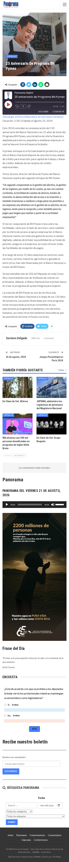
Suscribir (43, 111)
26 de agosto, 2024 (16, 356)
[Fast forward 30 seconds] (29, 106)
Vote (34, 729)
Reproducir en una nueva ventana (43, 116)
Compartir (58, 111)
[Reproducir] (7, 504)
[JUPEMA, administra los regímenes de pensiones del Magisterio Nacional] (51, 387)
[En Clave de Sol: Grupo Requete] (51, 424)
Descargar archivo (13, 116)
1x (23, 106)
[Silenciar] (52, 504)
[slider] (60, 504)
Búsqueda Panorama (22, 788)
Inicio (10, 835)
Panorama (21, 835)
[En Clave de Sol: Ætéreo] (17, 387)
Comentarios (54, 835)
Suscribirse (11, 771)
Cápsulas (11, 56)
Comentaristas (37, 835)
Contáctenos (41, 839)
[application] (34, 504)
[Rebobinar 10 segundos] (17, 106)
